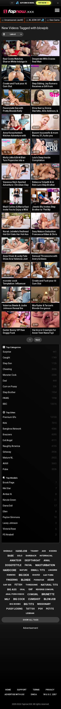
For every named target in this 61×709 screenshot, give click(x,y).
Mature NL (30, 457)
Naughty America (30, 446)
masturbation (45, 565)
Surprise (30, 352)
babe (11, 555)
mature (23, 570)
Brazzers (30, 434)
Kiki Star (30, 488)
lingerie (52, 570)
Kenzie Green (30, 500)
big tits (29, 604)
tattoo (30, 608)
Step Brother (30, 392)
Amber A (30, 494)
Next (38, 340)
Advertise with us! (14, 694)
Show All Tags (30, 620)
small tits (38, 570)
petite (50, 608)
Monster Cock (30, 375)
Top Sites (10, 412)
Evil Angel (30, 440)
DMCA (34, 694)
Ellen (30, 511)
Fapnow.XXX (27, 704)
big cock (19, 599)
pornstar (39, 580)
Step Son (30, 363)
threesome (32, 585)
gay (30, 589)
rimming (11, 575)
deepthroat (32, 560)
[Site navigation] (57, 10)
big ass (12, 589)
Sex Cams (53, 20)
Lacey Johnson (30, 523)
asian (50, 580)
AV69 (30, 463)
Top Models (12, 478)
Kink (30, 423)
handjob (21, 551)
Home (8, 690)
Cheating (30, 369)
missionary (44, 604)
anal (47, 560)
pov (40, 608)
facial (28, 565)
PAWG (30, 398)
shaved (36, 575)
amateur (15, 560)
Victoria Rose (30, 529)
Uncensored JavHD (12, 20)
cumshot (34, 599)
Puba (30, 469)
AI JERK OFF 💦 (35, 20)
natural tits (49, 584)
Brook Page (30, 482)
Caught (30, 357)
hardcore (9, 570)
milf (7, 599)
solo (19, 555)
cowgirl (32, 594)
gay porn (48, 575)
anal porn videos (15, 594)
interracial (46, 555)
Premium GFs (30, 417)
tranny (34, 551)
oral (22, 589)
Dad (30, 380)
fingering (12, 580)
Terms (36, 690)
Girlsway (30, 452)
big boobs (15, 604)
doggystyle (13, 565)
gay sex (7, 585)
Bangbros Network (30, 428)
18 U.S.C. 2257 (49, 694)
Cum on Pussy (30, 386)
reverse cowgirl (45, 589)
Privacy (50, 690)
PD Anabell (30, 534)
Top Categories (13, 347)
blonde (25, 579)
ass (44, 551)
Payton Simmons (30, 517)
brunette (48, 594)
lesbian (30, 613)
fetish (18, 584)
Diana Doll (30, 505)
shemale (7, 551)
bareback (31, 555)
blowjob (50, 599)
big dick (24, 575)
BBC (30, 404)
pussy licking (14, 608)
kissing (53, 551)
